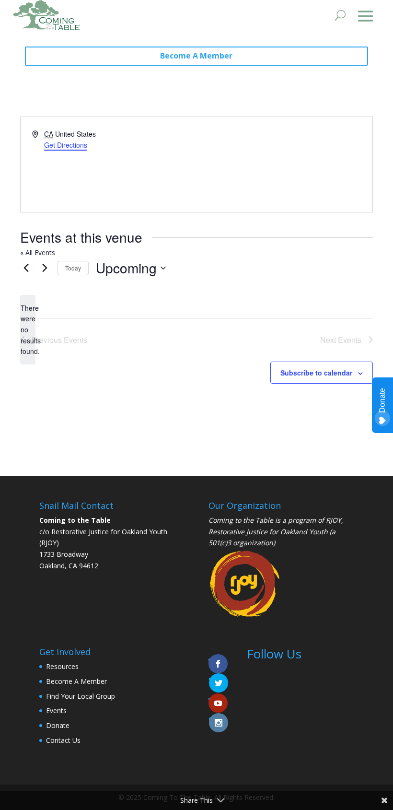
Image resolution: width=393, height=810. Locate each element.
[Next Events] (44, 268)
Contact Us (63, 740)
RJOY (333, 520)
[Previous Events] (26, 268)
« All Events (37, 252)
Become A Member (196, 55)
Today (73, 268)
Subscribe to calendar (316, 372)
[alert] (27, 329)
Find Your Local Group (80, 696)
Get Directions (65, 145)
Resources (62, 666)
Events (56, 710)
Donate (57, 725)
